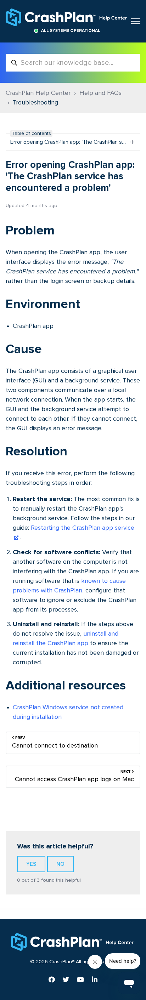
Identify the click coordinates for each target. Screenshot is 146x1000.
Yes (31, 864)
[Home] (67, 17)
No (60, 864)
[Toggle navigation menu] (135, 21)
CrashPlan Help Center (38, 93)
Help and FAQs (100, 93)
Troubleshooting (35, 103)
